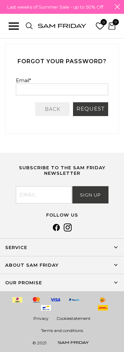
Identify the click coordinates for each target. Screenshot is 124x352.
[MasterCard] (36, 299)
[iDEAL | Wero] (18, 299)
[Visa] (55, 299)
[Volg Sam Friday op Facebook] (56, 229)
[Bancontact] (46, 307)
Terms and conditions (62, 330)
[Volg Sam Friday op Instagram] (68, 229)
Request (90, 108)
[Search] (29, 26)
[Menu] (14, 26)
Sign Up (90, 195)
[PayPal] (74, 299)
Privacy (41, 318)
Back (52, 109)
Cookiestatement (73, 318)
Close (117, 6)
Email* (23, 80)
